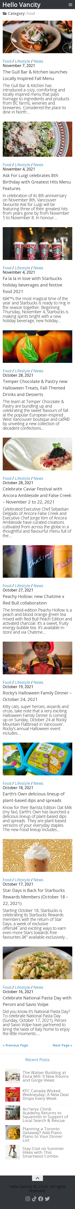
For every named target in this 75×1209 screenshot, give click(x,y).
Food (7, 61)
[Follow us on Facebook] (40, 1198)
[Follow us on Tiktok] (34, 1198)
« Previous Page (15, 1045)
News (38, 61)
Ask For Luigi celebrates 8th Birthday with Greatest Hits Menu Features (37, 181)
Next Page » (62, 1045)
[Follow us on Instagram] (27, 1198)
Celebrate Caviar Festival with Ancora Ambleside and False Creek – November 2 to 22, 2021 (37, 495)
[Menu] (70, 4)
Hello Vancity (21, 4)
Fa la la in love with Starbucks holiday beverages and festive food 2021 (32, 284)
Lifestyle (22, 61)
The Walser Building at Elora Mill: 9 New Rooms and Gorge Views (46, 1076)
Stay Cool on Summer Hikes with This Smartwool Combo (43, 1152)
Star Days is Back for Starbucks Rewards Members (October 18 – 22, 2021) (35, 896)
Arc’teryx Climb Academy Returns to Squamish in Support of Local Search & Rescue (45, 1114)
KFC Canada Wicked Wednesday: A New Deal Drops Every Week (46, 1094)
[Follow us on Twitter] (47, 1198)
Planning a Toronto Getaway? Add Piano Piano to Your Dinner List (42, 1134)
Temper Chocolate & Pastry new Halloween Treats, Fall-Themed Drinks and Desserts (35, 387)
